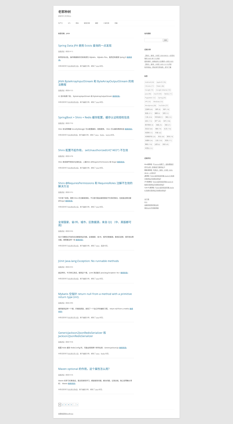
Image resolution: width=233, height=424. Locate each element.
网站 (77, 23)
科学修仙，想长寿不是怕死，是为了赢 (157, 67)
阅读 (165, 144)
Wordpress (150, 105)
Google (149, 90)
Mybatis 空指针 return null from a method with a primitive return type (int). (95, 295)
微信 (168, 117)
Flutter (160, 86)
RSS (145, 202)
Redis (102, 135)
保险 (157, 109)
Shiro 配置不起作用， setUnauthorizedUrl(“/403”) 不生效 (93, 150)
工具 (148, 117)
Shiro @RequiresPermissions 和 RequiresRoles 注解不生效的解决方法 (95, 184)
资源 (102, 246)
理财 (158, 129)
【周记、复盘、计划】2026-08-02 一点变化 (159, 55)
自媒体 (148, 140)
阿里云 (148, 148)
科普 (158, 133)
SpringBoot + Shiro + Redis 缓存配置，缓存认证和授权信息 (93, 117)
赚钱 (148, 144)
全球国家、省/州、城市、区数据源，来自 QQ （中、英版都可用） (94, 223)
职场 (170, 137)
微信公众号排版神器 (151, 208)
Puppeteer (150, 98)
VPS (69, 23)
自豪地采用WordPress (65, 414)
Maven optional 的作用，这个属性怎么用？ (84, 369)
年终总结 (159, 117)
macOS (158, 94)
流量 (159, 125)
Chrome (149, 86)
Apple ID (161, 82)
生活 (167, 129)
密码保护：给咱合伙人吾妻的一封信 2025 (158, 61)
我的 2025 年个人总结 (152, 58)
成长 (148, 121)
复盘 (148, 113)
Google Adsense (163, 90)
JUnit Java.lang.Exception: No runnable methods (88, 261)
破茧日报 (87, 23)
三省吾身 (106, 23)
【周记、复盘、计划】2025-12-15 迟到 (157, 64)
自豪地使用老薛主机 (151, 205)
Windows (158, 102)
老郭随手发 (150, 137)
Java (97, 66)
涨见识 (148, 129)
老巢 (116, 23)
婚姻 (157, 113)
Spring (108, 135)
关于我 (146, 199)
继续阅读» (116, 96)
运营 (157, 144)
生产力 (60, 23)
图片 (166, 109)
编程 (96, 23)
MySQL (168, 94)
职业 (161, 137)
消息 (168, 125)
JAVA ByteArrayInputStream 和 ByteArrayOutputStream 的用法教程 (96, 82)
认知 (158, 140)
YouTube (163, 105)
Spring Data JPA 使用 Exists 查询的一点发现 (85, 45)
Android (149, 82)
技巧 (166, 121)
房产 (158, 121)
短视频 (148, 133)
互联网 (148, 109)
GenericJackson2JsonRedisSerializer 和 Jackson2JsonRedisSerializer (82, 334)
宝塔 (165, 113)
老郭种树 (64, 11)
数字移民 (149, 125)
